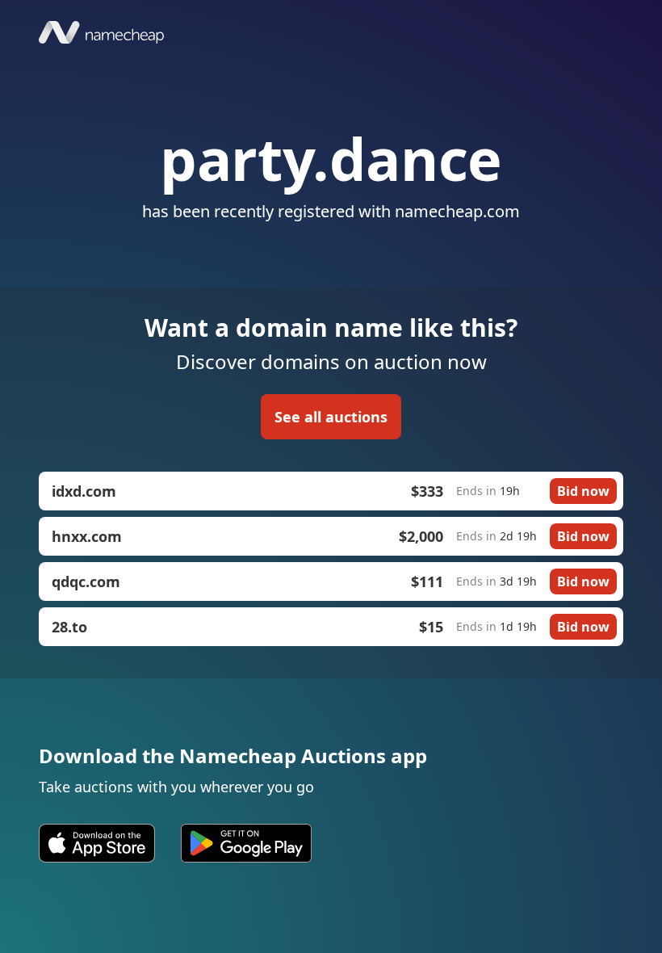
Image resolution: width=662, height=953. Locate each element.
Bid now (583, 491)
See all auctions (331, 416)
